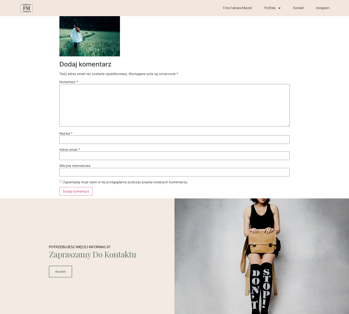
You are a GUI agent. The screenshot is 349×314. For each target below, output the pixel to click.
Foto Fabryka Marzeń (237, 8)
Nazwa (66, 133)
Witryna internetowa (74, 165)
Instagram (323, 8)
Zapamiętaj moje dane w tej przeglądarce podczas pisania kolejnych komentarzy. (125, 182)
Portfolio (270, 8)
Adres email (69, 149)
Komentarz (68, 81)
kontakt (298, 8)
